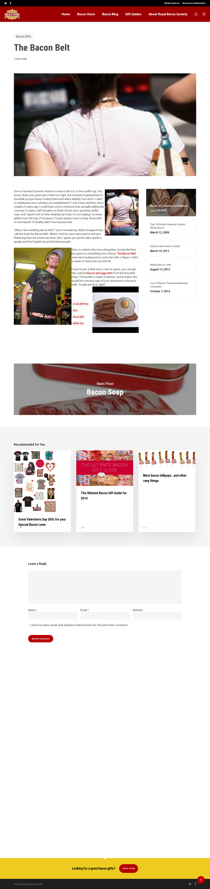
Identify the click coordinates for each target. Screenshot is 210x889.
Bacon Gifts (23, 36)
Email (84, 610)
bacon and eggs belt (99, 273)
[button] (204, 14)
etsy (75, 310)
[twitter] (5, 3)
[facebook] (10, 3)
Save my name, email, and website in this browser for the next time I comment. (79, 625)
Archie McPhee (80, 304)
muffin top (78, 323)
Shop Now (128, 868)
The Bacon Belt (126, 253)
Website (138, 610)
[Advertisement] (171, 325)
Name (32, 610)
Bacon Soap (105, 389)
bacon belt (78, 317)
